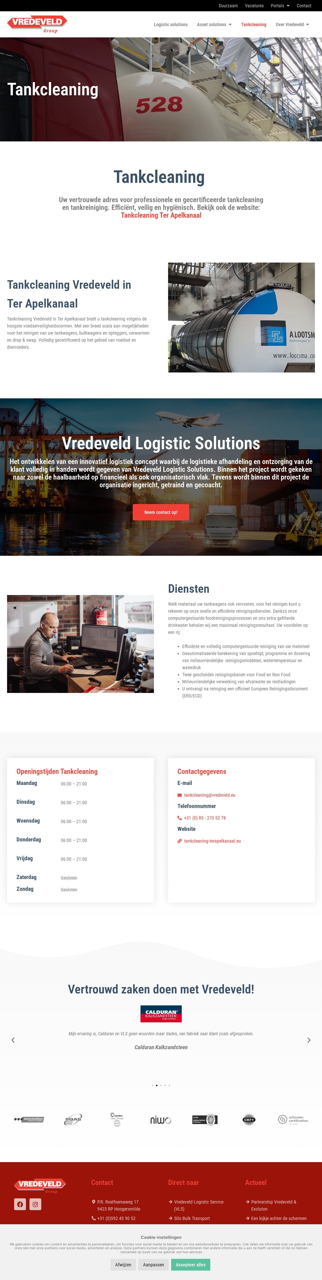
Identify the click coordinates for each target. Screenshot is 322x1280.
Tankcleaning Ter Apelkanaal (161, 215)
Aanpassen (153, 1265)
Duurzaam (228, 5)
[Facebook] (20, 1204)
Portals (277, 5)
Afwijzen (123, 1265)
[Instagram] (35, 1204)
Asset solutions (211, 24)
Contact (304, 5)
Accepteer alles (191, 1265)
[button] (13, 1040)
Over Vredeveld (290, 24)
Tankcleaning (253, 24)
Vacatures (254, 5)
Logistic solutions (171, 24)
